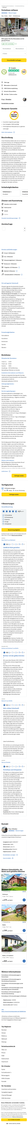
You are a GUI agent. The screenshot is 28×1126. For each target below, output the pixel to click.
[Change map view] (3, 228)
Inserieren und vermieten (8, 1089)
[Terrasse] (14, 27)
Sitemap (3, 1042)
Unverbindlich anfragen (14, 60)
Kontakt (3, 1081)
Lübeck (3, 291)
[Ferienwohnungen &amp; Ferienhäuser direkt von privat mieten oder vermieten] (2, 2)
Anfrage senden (19, 475)
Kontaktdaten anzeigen (7, 103)
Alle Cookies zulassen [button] (14, 1119)
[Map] (14, 236)
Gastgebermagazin (6, 1092)
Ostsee (3, 1033)
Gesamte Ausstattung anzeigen (9, 218)
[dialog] (14, 1113)
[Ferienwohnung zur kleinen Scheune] (14, 912)
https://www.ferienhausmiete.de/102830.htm (13, 1011)
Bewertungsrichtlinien (17, 535)
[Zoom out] (25, 230)
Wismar (8, 288)
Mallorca (4, 1036)
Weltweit (4, 1039)
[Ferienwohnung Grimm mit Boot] (14, 882)
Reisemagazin (5, 1075)
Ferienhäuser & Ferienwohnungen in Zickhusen (14, 996)
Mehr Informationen (6, 132)
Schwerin (15, 288)
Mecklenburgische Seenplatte (9, 293)
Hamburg (8, 291)
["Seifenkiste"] (14, 943)
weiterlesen (4, 471)
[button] (22, 2)
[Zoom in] (25, 228)
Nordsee (3, 1030)
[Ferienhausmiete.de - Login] (19, 2)
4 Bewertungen (12, 13)
